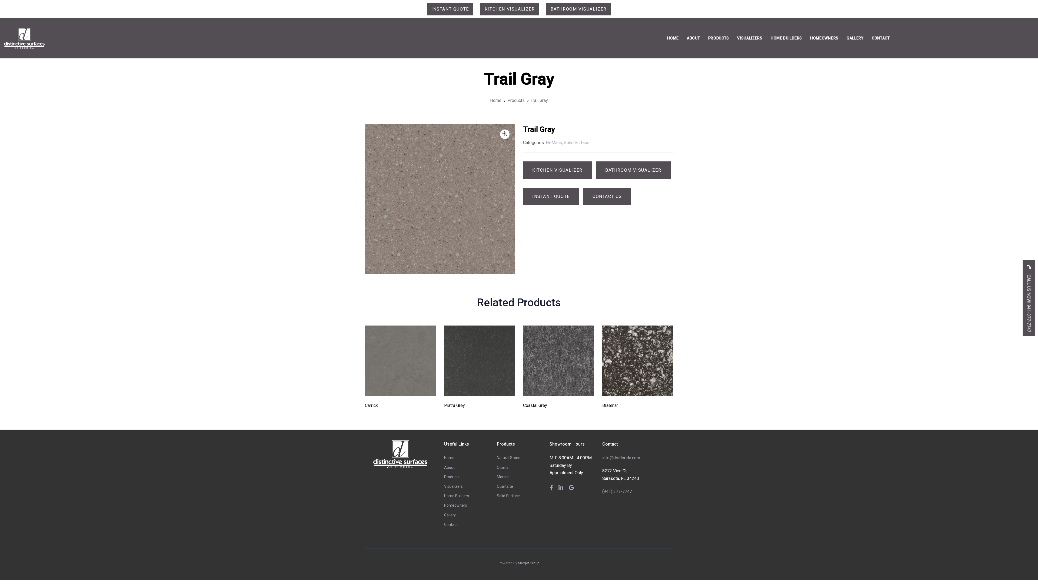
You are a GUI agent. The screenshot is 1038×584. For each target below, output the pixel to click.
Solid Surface (508, 496)
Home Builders (456, 496)
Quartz (503, 467)
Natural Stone (508, 458)
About (449, 467)
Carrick (371, 405)
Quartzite (505, 486)
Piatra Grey (454, 405)
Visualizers (453, 486)
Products (452, 477)
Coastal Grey (535, 405)
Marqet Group (529, 563)
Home (449, 458)
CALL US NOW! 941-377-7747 (1029, 303)
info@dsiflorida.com (621, 457)
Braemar (610, 405)
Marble (503, 477)
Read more (400, 389)
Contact (451, 524)
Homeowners (455, 505)
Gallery (450, 515)
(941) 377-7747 (617, 491)
